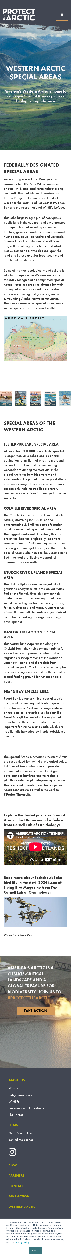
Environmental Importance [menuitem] (27, 1108)
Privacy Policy (22, 1242)
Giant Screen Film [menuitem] (21, 1133)
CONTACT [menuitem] (16, 1186)
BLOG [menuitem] (13, 1165)
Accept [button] (35, 1250)
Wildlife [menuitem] (14, 1101)
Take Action (35, 1010)
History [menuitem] (13, 1088)
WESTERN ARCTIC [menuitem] (22, 1206)
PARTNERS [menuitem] (17, 1175)
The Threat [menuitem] (16, 1114)
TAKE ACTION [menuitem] (19, 1196)
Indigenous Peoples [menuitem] (22, 1095)
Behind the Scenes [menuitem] (21, 1139)
